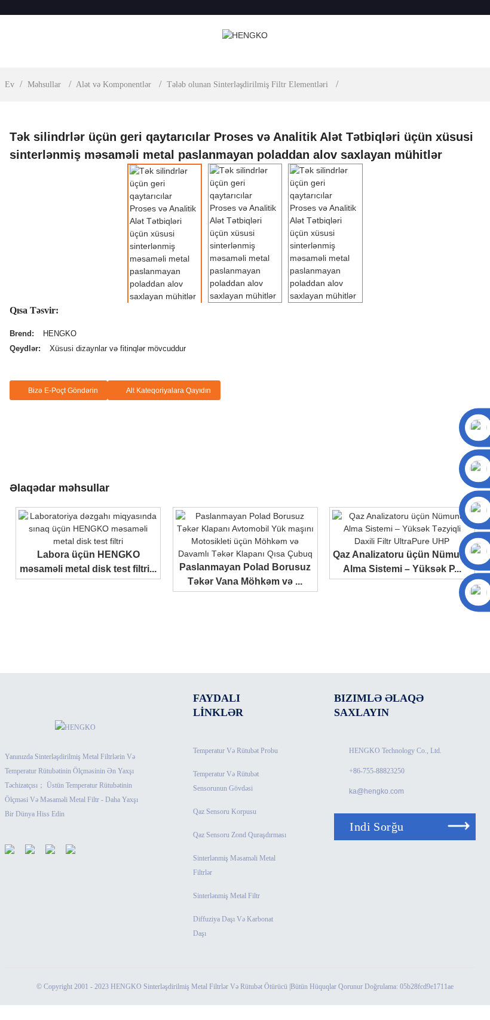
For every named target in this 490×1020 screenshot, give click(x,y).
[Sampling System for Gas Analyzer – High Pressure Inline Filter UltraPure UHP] (401, 528)
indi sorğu (376, 826)
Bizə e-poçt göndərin (63, 390)
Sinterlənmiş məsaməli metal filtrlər (234, 865)
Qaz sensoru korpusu (224, 811)
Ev (9, 84)
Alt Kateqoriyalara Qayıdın (168, 390)
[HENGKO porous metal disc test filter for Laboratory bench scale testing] (88, 528)
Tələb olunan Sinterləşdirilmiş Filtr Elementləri (247, 84)
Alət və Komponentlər (113, 84)
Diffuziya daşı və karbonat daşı (233, 926)
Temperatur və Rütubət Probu (235, 750)
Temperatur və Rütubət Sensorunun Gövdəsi (226, 781)
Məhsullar (44, 84)
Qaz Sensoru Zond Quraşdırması (239, 835)
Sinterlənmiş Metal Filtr (226, 896)
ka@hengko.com (376, 791)
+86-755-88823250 (377, 771)
